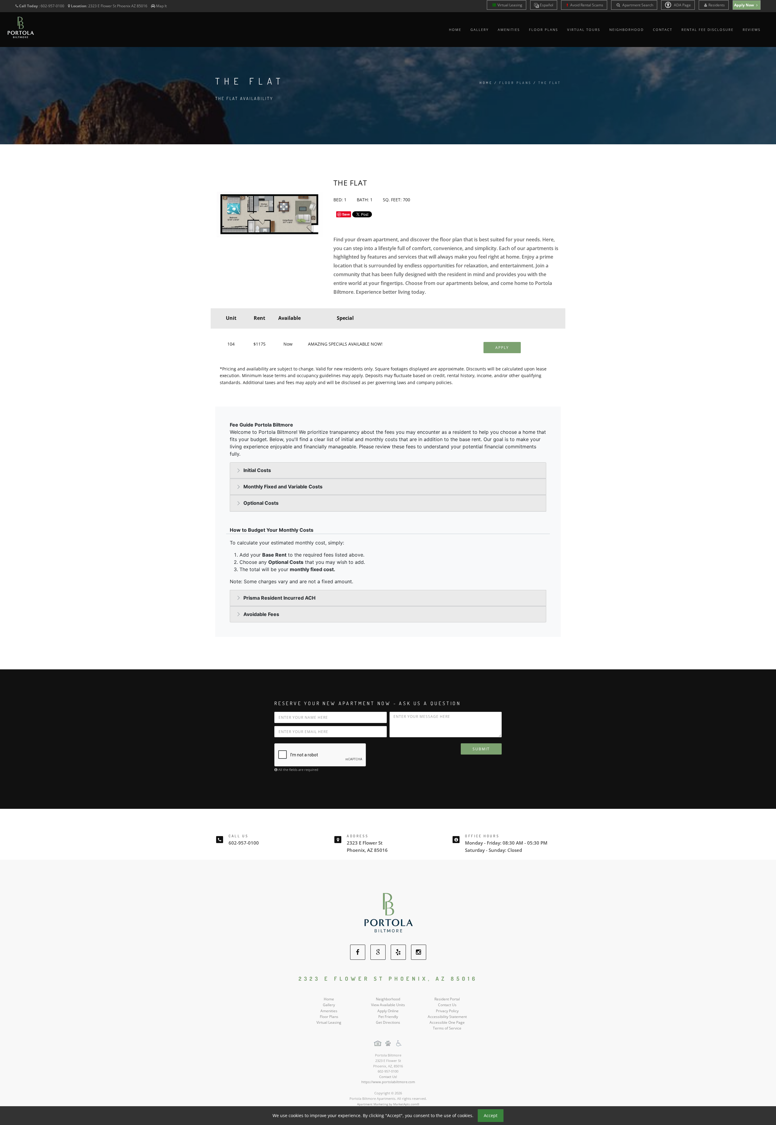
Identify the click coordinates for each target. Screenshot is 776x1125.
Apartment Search (637, 5)
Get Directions (388, 1022)
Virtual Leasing (509, 5)
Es (546, 5)
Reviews (752, 29)
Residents (716, 5)
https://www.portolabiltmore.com (388, 1082)
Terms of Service (447, 1028)
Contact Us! (388, 1076)
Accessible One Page (447, 1022)
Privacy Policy (447, 1010)
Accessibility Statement (447, 1016)
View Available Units (388, 1004)
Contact (662, 29)
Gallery (479, 29)
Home (455, 29)
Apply (502, 347)
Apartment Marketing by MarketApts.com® (388, 1104)
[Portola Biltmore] (388, 912)
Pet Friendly (388, 1016)
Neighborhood (626, 29)
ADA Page (682, 5)
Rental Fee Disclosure (707, 29)
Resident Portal (447, 999)
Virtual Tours (583, 29)
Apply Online (388, 1010)
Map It (161, 5)
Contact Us (447, 1004)
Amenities (509, 29)
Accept (490, 1115)
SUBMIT (481, 749)
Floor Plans (543, 29)
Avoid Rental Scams (586, 5)
